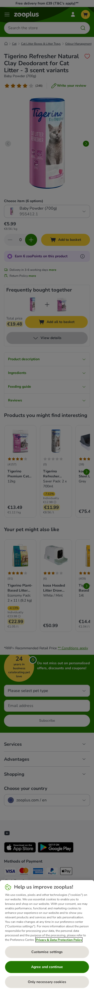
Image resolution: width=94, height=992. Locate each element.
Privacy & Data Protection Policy (59, 940)
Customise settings (47, 952)
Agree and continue (47, 967)
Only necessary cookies (47, 982)
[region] (47, 936)
